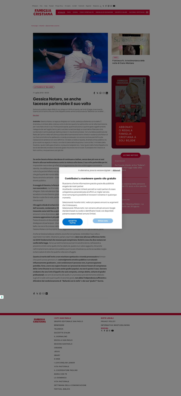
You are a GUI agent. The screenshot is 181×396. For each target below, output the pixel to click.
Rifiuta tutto (103, 221)
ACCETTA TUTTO (72, 222)
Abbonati (116, 170)
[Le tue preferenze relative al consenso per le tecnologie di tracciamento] (2, 297)
